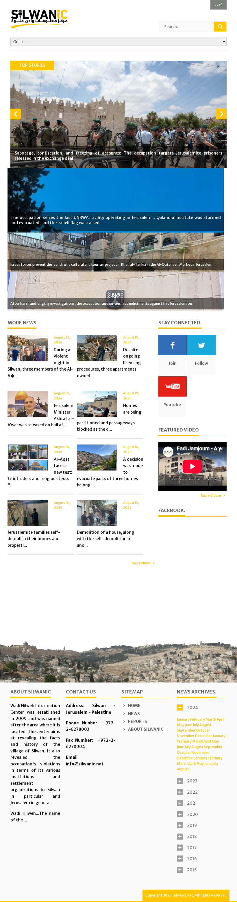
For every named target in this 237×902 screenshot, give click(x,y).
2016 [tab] (192, 858)
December (203, 736)
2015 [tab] (192, 870)
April (220, 719)
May (180, 725)
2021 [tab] (192, 803)
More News (141, 563)
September (186, 730)
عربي (218, 4)
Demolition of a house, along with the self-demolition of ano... (105, 539)
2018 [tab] (192, 836)
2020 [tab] (192, 814)
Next (221, 114)
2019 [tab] (192, 825)
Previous (15, 114)
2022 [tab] (192, 792)
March (210, 719)
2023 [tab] (192, 781)
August (205, 725)
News (133, 713)
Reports (137, 721)
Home (133, 705)
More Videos (211, 495)
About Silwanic (145, 729)
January (183, 719)
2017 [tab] (192, 847)
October (203, 730)
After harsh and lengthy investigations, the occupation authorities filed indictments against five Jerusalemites (101, 303)
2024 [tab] (192, 707)
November (186, 736)
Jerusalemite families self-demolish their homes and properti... (34, 539)
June (188, 725)
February (197, 719)
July (196, 725)
